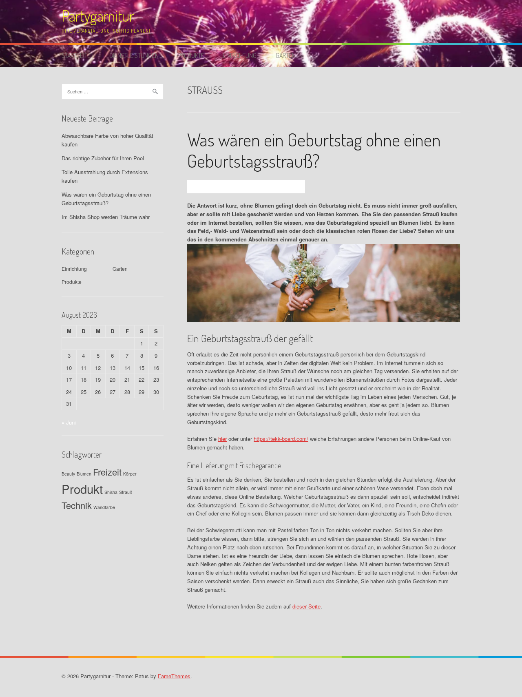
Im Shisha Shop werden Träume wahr (106, 217)
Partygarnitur (98, 15)
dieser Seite (306, 606)
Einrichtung (240, 55)
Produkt (82, 488)
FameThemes (174, 676)
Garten (286, 55)
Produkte (190, 55)
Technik (77, 505)
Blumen (84, 474)
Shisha (110, 492)
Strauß (126, 492)
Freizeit (107, 471)
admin (225, 186)
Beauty (68, 474)
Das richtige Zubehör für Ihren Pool (103, 158)
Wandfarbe (104, 507)
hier (222, 439)
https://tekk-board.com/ (281, 439)
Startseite (76, 55)
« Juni (69, 422)
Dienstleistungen (134, 55)
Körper (130, 474)
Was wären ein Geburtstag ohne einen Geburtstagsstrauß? (314, 150)
